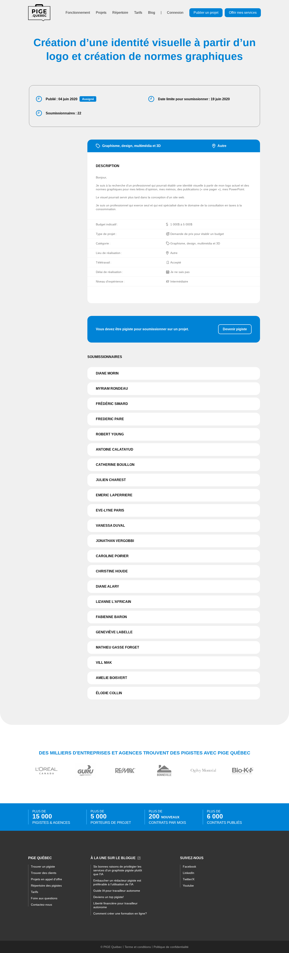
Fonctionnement (78, 12)
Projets (101, 12)
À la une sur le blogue (113, 858)
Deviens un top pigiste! (108, 897)
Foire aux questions (44, 898)
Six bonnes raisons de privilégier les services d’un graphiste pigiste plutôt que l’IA (117, 870)
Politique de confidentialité (171, 946)
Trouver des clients (43, 873)
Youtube (188, 885)
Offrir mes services (243, 12)
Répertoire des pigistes (46, 885)
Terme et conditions (138, 946)
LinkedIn (188, 873)
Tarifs (138, 12)
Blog (151, 12)
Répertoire (120, 12)
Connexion (175, 12)
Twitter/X (188, 879)
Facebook (189, 866)
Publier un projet (206, 12)
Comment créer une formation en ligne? (120, 913)
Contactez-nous (41, 904)
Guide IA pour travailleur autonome (116, 890)
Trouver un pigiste (43, 866)
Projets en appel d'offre (46, 879)
